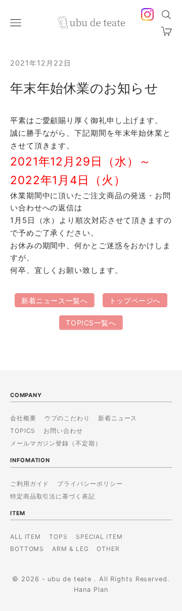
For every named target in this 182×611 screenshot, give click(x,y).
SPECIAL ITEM (99, 536)
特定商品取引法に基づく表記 (52, 496)
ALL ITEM (25, 536)
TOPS (58, 536)
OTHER (108, 548)
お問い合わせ (62, 430)
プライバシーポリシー (89, 483)
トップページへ (135, 300)
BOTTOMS (27, 548)
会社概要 (23, 418)
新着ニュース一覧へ (54, 300)
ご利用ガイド (29, 483)
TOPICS (22, 430)
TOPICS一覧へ (91, 322)
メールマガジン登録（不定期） (56, 443)
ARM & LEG (70, 548)
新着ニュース (117, 418)
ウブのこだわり (67, 418)
